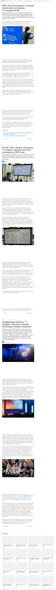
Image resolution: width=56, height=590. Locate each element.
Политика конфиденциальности (51, 589)
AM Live (3, 496)
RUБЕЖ (9, 498)
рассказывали (8, 308)
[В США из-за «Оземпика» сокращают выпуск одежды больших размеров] (34, 542)
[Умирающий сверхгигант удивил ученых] (21, 555)
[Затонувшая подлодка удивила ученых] (48, 542)
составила (12, 392)
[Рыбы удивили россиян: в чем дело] (48, 568)
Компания (4, 499)
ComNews (29, 496)
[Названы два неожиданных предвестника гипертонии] (8, 582)
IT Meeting (23, 499)
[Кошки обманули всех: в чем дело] (21, 582)
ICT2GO (6, 498)
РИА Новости (12, 3)
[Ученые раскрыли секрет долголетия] (8, 568)
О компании (3, 589)
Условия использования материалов (34, 589)
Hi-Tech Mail (11, 145)
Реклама (7, 589)
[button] (18, 35)
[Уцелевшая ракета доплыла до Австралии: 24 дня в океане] (21, 542)
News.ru (16, 495)
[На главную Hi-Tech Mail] (4, 1)
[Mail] (1, 1)
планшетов (4, 92)
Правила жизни (9, 499)
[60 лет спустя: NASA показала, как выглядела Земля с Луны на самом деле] (34, 582)
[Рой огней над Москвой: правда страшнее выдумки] (48, 555)
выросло (3, 388)
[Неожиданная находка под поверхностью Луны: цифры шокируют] (21, 568)
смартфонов (23, 91)
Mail (1, 589)
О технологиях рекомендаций (42, 589)
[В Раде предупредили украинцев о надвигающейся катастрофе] (34, 555)
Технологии (16, 3)
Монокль (28, 498)
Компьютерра (24, 496)
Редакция (28, 589)
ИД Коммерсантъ (26, 494)
